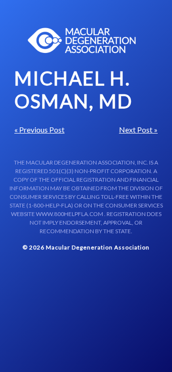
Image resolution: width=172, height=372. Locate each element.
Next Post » (138, 129)
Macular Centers (82, 40)
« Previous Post (39, 129)
